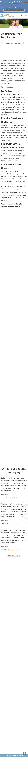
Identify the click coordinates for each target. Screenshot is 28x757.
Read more (4, 494)
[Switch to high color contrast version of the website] (21, 15)
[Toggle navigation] (26, 15)
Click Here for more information (14, 10)
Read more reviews (14, 555)
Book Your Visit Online (18, 2)
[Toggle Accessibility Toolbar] (24, 753)
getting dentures (16, 61)
